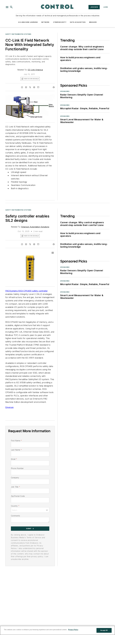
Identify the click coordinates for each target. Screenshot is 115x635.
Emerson (9, 407)
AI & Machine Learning (28, 22)
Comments (15, 516)
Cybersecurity (59, 22)
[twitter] (30, 87)
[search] (11, 7)
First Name (16, 440)
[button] (7, 7)
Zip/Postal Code (18, 496)
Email (14, 459)
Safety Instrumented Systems (18, 34)
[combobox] (30, 510)
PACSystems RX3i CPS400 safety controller (26, 291)
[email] (38, 87)
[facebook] (22, 87)
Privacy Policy (73, 629)
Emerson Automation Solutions (35, 227)
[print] (54, 87)
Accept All (104, 630)
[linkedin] (26, 87)
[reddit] (34, 87)
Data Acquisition (77, 22)
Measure (93, 22)
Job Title (15, 487)
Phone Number (17, 468)
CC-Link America (35, 70)
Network (45, 22)
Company (15, 477)
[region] (57, 630)
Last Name (16, 450)
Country (15, 506)
